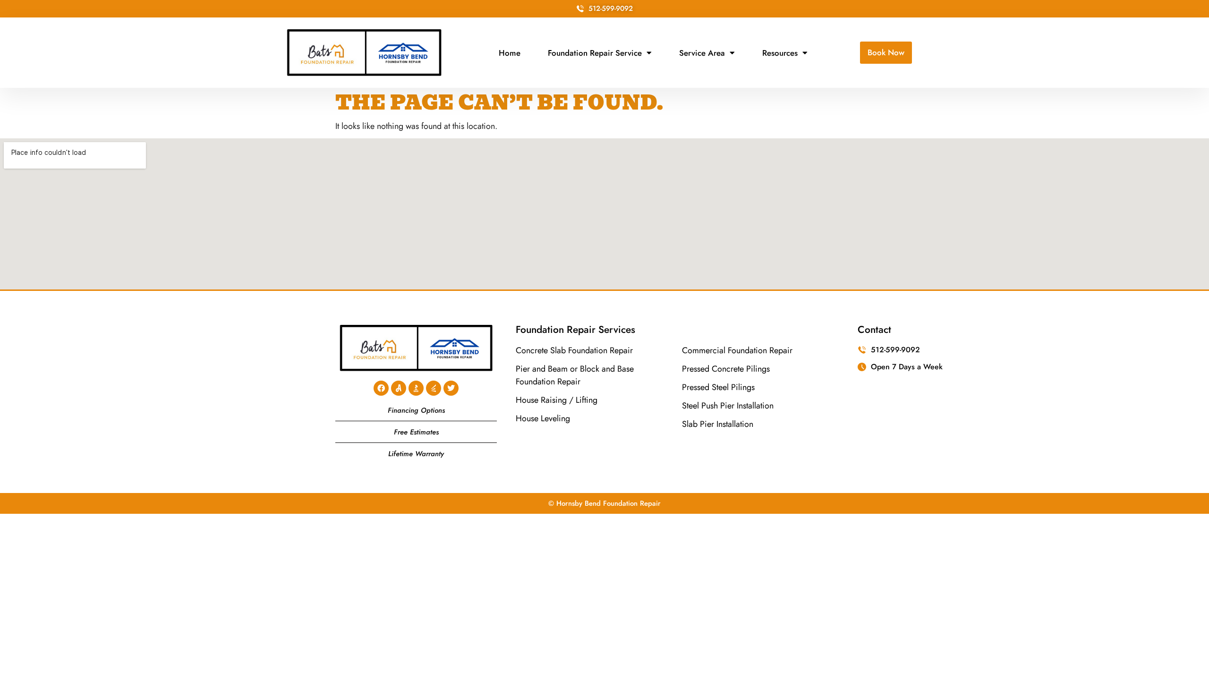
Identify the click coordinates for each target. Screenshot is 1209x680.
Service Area (702, 53)
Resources (780, 53)
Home (509, 53)
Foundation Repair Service (595, 53)
